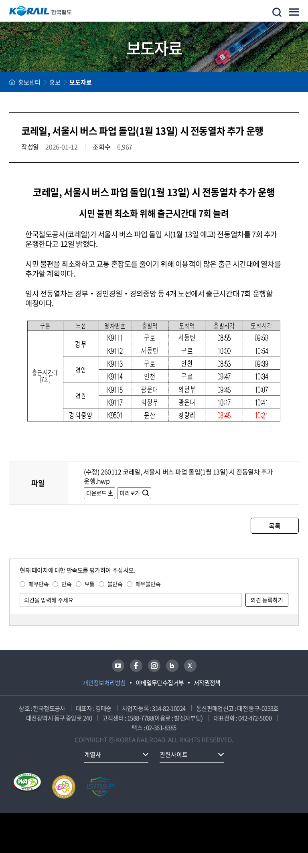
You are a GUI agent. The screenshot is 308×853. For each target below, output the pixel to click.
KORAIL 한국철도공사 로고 (40, 11)
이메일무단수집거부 (160, 682)
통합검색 (277, 12)
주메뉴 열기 (294, 12)
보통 (90, 584)
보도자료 (80, 82)
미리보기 (130, 493)
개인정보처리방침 (104, 682)
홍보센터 (29, 82)
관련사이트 (174, 754)
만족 (66, 584)
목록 (274, 525)
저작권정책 (207, 682)
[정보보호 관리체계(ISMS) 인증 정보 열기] (100, 787)
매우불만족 (148, 584)
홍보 (55, 82)
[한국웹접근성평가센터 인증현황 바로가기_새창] (27, 787)
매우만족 (38, 584)
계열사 (92, 754)
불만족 (115, 584)
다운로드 (96, 493)
